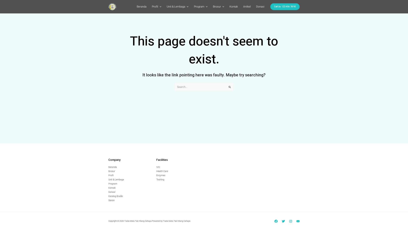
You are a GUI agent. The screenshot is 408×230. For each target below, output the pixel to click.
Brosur (217, 6)
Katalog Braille (115, 196)
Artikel (247, 6)
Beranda (141, 6)
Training (160, 179)
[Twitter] (283, 221)
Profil (155, 6)
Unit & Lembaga (176, 6)
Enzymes (160, 175)
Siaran (111, 200)
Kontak (233, 6)
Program (199, 6)
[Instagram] (290, 221)
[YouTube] (298, 221)
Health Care (162, 171)
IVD (158, 167)
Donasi (260, 6)
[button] (159, 6)
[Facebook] (276, 221)
